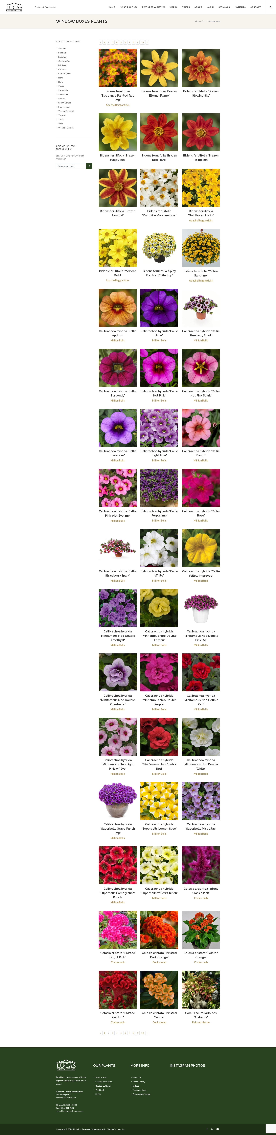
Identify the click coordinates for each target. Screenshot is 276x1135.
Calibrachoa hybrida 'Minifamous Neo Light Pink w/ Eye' (118, 764)
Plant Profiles (200, 21)
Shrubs (61, 98)
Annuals (62, 48)
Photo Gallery (139, 1081)
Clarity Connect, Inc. (116, 1129)
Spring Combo (64, 102)
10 (142, 42)
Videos (136, 1086)
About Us (137, 1077)
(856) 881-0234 (70, 1105)
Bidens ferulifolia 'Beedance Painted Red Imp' (117, 96)
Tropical (62, 115)
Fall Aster (62, 65)
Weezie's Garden (66, 127)
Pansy (61, 86)
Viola (60, 123)
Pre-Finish (100, 1090)
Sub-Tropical (64, 107)
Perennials (63, 90)
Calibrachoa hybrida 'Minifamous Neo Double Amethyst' (117, 636)
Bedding (62, 52)
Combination (64, 61)
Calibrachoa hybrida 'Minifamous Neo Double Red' (201, 700)
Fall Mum (62, 69)
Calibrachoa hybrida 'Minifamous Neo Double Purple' (159, 700)
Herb (60, 77)
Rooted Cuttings (103, 1086)
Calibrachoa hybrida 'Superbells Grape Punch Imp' (117, 829)
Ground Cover (64, 73)
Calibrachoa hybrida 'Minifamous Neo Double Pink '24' (201, 636)
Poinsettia (63, 94)
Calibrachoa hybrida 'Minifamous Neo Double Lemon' (159, 636)
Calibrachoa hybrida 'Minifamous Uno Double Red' (159, 764)
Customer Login (140, 1090)
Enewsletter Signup (142, 1094)
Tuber (61, 119)
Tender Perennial (66, 111)
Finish (98, 1094)
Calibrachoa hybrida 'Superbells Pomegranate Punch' (118, 893)
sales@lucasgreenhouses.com (69, 1111)
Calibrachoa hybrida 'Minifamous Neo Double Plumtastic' (117, 700)
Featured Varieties (103, 1081)
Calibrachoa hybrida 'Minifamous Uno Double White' (201, 764)
